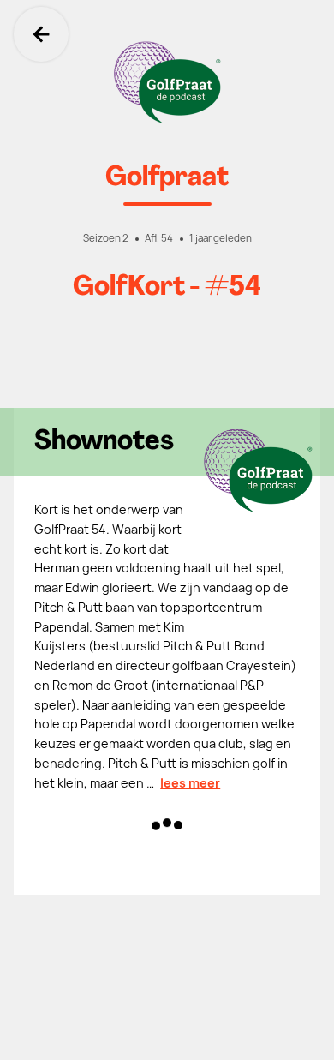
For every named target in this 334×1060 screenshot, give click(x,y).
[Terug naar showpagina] (167, 82)
